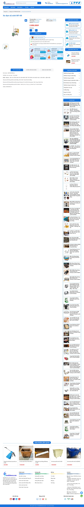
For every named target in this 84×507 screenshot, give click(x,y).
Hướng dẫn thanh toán (39, 478)
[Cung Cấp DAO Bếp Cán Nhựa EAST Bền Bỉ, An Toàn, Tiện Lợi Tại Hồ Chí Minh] (66, 160)
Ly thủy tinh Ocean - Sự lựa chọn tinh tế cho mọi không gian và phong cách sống (75, 219)
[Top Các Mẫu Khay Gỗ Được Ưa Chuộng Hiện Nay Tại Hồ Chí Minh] (66, 319)
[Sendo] (19, 499)
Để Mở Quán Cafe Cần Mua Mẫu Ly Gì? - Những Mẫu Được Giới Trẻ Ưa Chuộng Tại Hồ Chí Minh (75, 396)
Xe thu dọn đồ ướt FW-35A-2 (26, 461)
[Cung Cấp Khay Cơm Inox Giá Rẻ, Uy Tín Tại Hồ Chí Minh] (66, 340)
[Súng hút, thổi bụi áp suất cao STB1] (68, 55)
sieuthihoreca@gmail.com (62, 3)
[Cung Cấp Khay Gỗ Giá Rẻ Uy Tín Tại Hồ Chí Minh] (66, 326)
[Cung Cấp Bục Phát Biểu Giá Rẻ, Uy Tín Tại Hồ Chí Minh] (66, 384)
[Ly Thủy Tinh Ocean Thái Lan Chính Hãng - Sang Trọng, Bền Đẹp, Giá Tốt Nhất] (66, 173)
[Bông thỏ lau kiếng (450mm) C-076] (68, 62)
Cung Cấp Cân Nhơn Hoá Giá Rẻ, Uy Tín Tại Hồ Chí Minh (74, 427)
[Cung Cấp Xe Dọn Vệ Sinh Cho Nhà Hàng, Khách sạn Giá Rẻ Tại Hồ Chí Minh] (66, 378)
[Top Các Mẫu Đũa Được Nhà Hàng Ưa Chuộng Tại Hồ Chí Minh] (66, 345)
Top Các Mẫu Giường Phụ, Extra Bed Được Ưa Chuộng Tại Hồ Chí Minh (75, 371)
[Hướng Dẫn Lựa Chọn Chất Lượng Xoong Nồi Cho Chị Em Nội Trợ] (66, 390)
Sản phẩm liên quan (42, 442)
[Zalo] (37, 499)
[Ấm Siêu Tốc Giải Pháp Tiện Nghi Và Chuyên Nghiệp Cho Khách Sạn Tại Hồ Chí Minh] (66, 117)
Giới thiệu (13, 7)
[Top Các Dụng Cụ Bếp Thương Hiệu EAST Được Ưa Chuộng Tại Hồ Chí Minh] (66, 312)
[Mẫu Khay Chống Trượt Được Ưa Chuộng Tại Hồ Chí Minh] (66, 265)
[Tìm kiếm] (39, 3)
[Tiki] (16, 499)
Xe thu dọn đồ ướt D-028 (56, 461)
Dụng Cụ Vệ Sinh (67, 92)
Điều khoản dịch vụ (38, 482)
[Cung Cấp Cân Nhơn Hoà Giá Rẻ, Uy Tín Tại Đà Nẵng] (66, 300)
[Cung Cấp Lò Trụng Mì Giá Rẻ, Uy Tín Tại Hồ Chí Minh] (66, 435)
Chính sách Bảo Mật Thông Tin (25, 478)
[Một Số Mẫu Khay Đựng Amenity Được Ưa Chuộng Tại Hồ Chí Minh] (66, 272)
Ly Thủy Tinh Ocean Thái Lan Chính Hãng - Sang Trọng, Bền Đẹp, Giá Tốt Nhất (74, 173)
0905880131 (50, 3)
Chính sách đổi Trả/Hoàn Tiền (25, 482)
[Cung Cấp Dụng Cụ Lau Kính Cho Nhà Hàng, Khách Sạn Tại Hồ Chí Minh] (66, 251)
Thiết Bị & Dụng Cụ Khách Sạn (70, 85)
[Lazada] (14, 499)
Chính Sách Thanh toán (23, 487)
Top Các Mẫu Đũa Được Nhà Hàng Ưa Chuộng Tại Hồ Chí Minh (75, 346)
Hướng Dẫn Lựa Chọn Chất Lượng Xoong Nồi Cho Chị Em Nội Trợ (75, 389)
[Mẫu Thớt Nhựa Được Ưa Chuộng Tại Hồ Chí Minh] (66, 258)
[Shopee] (11, 499)
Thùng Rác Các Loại (68, 87)
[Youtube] (43, 499)
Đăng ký (52, 480)
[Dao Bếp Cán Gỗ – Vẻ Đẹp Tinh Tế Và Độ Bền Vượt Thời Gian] (66, 167)
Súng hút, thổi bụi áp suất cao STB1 (75, 53)
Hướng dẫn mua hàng (39, 476)
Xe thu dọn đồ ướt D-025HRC (73, 461)
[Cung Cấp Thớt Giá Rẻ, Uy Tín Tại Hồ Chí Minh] (66, 358)
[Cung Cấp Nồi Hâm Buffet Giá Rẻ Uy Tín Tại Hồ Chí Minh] (66, 409)
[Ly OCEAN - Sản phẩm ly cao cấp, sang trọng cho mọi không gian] (66, 148)
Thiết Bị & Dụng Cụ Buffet (69, 78)
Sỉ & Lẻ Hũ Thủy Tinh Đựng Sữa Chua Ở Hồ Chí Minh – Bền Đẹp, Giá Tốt (75, 225)
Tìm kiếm (53, 476)
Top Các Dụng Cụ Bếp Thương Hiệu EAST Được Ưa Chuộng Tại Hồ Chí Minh (75, 313)
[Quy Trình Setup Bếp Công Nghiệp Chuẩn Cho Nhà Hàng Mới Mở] (66, 239)
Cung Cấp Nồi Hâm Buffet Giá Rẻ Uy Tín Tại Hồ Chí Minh (75, 409)
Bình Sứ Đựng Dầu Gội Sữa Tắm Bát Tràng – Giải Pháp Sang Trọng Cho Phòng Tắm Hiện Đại (75, 124)
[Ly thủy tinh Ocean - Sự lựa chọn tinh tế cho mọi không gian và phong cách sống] (66, 219)
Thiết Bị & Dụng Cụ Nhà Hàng (70, 75)
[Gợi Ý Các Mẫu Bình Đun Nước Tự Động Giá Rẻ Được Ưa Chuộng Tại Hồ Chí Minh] (66, 403)
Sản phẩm (19, 7)
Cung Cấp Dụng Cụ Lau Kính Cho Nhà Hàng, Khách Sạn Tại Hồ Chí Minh (75, 251)
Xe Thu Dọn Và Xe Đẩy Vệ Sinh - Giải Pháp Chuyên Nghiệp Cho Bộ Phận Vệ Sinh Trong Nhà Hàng (75, 194)
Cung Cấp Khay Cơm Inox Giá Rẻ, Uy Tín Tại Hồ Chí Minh (74, 339)
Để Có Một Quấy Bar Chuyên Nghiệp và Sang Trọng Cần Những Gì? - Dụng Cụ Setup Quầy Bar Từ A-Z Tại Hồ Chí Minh (75, 365)
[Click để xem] (15, 31)
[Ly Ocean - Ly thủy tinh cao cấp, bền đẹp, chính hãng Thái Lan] (66, 232)
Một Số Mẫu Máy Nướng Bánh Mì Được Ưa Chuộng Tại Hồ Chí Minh (75, 278)
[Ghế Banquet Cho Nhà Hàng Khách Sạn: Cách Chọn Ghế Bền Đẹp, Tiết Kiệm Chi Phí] (66, 104)
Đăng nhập (53, 478)
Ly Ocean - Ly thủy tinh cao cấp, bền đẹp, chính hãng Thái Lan (75, 232)
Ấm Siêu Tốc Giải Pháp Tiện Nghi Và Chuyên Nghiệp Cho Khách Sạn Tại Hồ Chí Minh (75, 117)
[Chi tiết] (44, 49)
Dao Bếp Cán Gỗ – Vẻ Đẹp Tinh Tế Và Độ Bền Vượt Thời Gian (75, 166)
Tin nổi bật (72, 100)
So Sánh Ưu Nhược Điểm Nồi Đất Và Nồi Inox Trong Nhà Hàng (75, 245)
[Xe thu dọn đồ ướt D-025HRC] (74, 453)
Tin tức (26, 7)
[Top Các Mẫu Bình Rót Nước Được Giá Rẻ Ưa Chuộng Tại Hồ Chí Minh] (66, 415)
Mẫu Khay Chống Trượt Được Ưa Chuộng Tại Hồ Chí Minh (75, 264)
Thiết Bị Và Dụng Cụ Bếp (69, 73)
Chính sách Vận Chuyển (23, 480)
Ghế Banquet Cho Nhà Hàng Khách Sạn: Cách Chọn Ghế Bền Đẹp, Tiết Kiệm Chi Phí (75, 105)
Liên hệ (32, 7)
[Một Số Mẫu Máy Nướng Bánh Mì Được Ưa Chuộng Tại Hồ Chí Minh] (66, 279)
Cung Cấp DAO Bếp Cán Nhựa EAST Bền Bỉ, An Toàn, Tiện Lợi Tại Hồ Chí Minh (75, 160)
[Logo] (8, 2)
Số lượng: (32, 27)
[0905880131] (81, 496)
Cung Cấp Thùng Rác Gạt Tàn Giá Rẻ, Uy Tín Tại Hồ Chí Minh (74, 306)
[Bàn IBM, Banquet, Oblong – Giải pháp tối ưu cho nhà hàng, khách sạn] (66, 111)
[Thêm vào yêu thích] (26, 20)
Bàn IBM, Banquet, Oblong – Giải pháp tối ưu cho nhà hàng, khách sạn (75, 111)
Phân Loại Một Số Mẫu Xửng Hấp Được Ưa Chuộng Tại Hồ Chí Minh (75, 154)
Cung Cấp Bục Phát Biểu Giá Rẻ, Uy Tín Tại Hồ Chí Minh (75, 384)
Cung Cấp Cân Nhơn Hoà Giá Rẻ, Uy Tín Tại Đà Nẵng (74, 299)
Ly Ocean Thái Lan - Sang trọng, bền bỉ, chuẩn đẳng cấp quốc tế (75, 185)
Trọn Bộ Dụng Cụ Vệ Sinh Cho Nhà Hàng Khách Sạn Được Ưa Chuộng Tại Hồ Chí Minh (75, 351)
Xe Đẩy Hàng (66, 89)
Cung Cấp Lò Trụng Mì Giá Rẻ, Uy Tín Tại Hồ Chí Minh (74, 434)
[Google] (46, 499)
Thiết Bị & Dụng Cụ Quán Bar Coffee (71, 80)
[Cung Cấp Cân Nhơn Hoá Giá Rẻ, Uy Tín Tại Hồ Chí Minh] (66, 428)
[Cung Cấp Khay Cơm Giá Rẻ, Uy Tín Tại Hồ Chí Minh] (66, 421)
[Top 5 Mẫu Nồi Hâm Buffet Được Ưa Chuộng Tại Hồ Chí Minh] (66, 293)
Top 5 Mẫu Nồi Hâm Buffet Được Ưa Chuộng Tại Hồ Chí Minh (75, 292)
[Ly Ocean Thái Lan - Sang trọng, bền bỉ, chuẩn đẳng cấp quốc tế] (66, 186)
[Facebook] (40, 499)
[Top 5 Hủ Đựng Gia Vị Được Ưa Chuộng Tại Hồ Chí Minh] (66, 333)
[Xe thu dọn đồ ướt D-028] (58, 453)
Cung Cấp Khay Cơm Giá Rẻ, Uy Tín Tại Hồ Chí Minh (75, 421)
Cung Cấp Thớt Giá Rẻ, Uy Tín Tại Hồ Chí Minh (75, 357)
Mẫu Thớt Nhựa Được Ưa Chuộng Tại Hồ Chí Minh (74, 257)
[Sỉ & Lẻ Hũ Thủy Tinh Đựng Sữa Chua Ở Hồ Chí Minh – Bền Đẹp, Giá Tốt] (66, 226)
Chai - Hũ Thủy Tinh (68, 94)
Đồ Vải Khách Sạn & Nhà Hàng (70, 82)
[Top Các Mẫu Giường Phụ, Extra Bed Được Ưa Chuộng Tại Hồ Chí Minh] (66, 372)
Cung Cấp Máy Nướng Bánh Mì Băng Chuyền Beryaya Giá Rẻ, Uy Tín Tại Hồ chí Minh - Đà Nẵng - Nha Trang (74, 286)
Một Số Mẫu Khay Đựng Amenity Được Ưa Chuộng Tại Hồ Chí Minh (75, 271)
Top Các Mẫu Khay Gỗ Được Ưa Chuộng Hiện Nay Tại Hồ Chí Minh (74, 319)
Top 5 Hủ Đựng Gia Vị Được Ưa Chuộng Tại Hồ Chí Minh (75, 332)
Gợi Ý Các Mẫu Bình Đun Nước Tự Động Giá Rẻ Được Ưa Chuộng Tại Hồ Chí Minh (75, 403)
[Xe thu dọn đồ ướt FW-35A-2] (26, 453)
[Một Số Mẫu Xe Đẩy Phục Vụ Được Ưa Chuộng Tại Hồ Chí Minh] (66, 203)
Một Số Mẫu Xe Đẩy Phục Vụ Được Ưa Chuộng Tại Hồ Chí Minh (75, 203)
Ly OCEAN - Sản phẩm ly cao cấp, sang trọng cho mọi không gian (75, 147)
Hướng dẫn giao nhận (39, 480)
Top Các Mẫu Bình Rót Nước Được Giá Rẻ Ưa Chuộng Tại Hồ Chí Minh (75, 414)
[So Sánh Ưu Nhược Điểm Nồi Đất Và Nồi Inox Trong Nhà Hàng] (66, 245)
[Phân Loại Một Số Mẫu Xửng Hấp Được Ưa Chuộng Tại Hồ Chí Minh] (66, 154)
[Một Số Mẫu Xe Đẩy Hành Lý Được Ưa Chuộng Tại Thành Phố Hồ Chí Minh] (66, 179)
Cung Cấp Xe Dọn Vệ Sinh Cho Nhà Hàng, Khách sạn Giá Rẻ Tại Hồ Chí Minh (75, 379)
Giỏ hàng (52, 482)
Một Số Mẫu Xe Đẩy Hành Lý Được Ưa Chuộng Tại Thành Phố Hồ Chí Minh (75, 180)
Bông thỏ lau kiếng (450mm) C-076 (75, 60)
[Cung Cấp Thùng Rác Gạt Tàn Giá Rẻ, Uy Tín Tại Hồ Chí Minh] (66, 306)
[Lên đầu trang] (81, 499)
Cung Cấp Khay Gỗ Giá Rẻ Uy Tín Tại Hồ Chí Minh (75, 325)
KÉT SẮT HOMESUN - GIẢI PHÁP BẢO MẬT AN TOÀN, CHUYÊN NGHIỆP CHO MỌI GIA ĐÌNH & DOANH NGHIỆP (75, 141)
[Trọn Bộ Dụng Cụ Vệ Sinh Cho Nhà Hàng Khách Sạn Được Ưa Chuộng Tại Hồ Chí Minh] (66, 351)
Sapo (53, 505)
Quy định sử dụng (22, 476)
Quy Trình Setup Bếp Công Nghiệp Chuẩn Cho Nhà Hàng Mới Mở (75, 239)
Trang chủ (6, 7)
